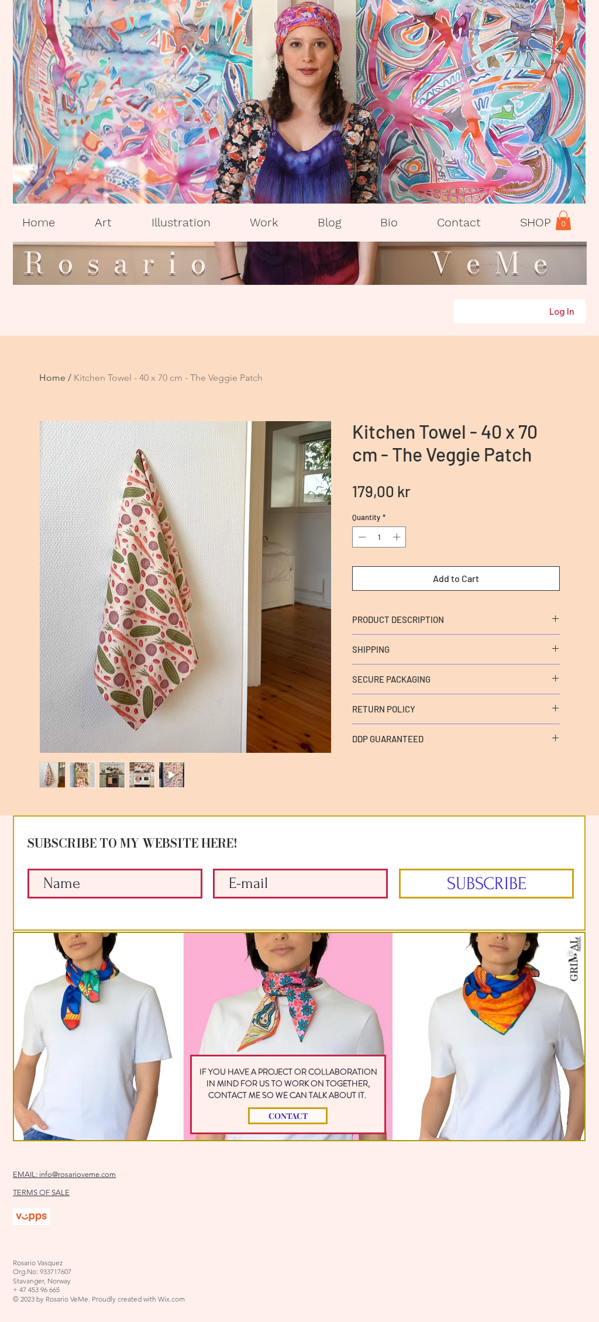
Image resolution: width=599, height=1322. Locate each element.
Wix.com (171, 1299)
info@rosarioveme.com (77, 1174)
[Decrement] (361, 537)
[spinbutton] (379, 537)
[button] (103, 223)
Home (52, 377)
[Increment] (398, 537)
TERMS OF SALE (41, 1192)
